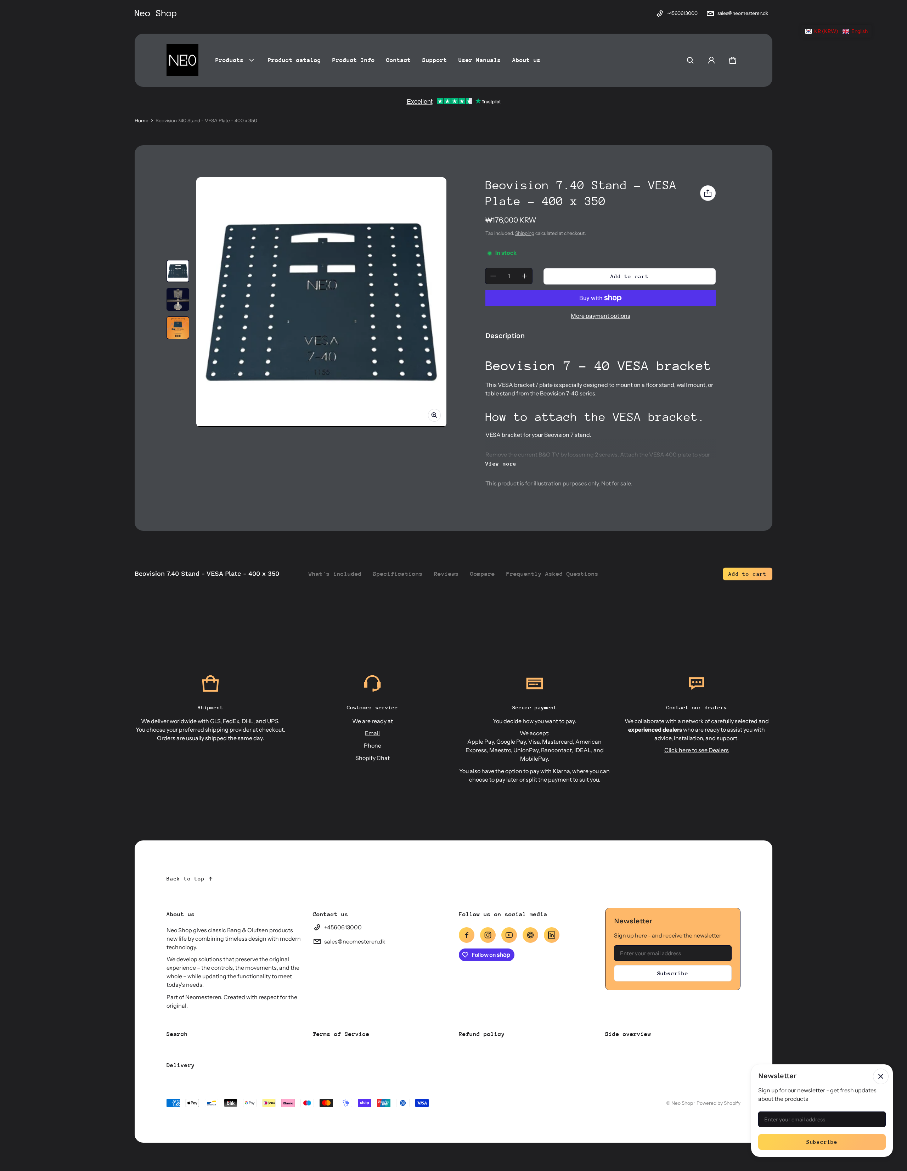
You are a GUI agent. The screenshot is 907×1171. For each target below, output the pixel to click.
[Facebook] (466, 935)
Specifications (398, 573)
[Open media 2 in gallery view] (178, 299)
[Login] (711, 60)
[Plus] (524, 276)
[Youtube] (509, 935)
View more (501, 464)
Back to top (186, 879)
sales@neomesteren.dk (742, 13)
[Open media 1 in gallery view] (178, 271)
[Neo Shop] (182, 60)
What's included (335, 573)
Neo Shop (682, 1103)
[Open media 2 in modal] (321, 302)
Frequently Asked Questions (552, 573)
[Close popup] (881, 1076)
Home (141, 120)
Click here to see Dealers (696, 750)
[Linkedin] (551, 935)
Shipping (524, 233)
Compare (482, 573)
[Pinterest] (530, 935)
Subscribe (672, 973)
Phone (372, 745)
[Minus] (493, 276)
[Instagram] (488, 935)
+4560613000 (682, 13)
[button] (690, 60)
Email (372, 733)
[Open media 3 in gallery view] (178, 327)
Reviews (446, 573)
